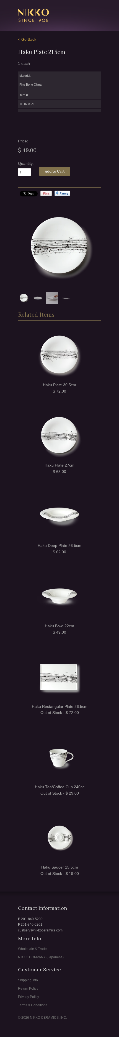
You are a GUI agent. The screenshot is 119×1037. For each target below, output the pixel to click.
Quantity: (26, 164)
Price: (23, 141)
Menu (85, 12)
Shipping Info (28, 980)
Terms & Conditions (32, 1005)
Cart (96, 12)
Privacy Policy (28, 997)
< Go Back (27, 39)
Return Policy (28, 988)
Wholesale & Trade (32, 949)
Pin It (46, 193)
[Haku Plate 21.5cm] (59, 246)
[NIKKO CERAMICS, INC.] (45, 16)
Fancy (62, 193)
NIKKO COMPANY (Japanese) (41, 957)
